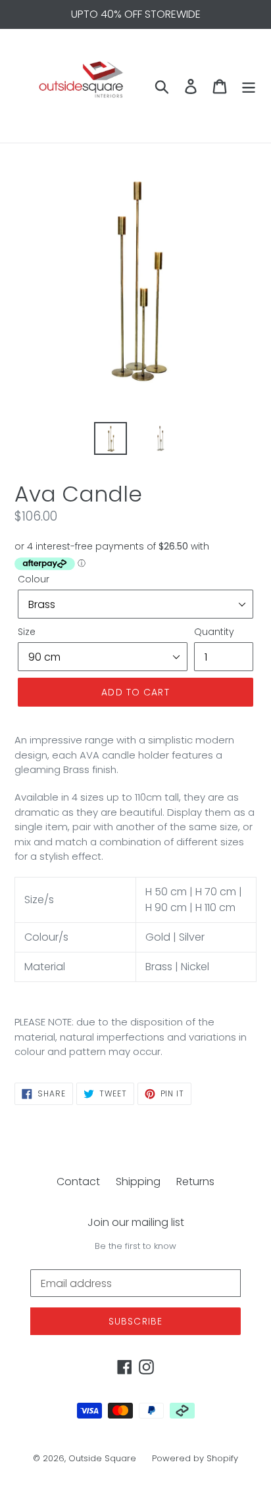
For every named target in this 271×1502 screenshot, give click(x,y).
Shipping (138, 1181)
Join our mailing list (135, 1222)
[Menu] (248, 86)
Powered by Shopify (195, 1458)
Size (27, 631)
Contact (78, 1181)
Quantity (214, 631)
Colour (33, 579)
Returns (195, 1181)
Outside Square (102, 1458)
